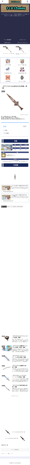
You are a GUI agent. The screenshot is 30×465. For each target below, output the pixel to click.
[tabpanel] (8, 51)
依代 (15, 206)
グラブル (4, 206)
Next (29, 51)
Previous (1, 51)
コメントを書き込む (15, 449)
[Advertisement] (15, 28)
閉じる (25, 126)
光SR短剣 (20, 206)
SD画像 (7, 133)
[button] (27, 272)
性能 (6, 130)
